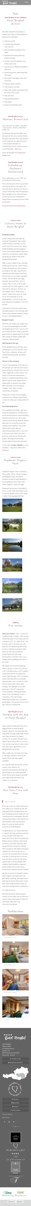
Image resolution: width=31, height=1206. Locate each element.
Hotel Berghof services (12, 17)
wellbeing (23, 17)
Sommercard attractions (17, 206)
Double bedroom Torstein (9, 965)
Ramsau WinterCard (15, 119)
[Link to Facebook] (4, 1122)
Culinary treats (16, 220)
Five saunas (15, 625)
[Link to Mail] (9, 1122)
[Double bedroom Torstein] (15, 952)
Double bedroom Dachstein (10, 937)
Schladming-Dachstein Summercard (15, 168)
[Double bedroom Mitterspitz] (15, 979)
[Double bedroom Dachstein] (15, 924)
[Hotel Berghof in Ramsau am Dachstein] (14, 1037)
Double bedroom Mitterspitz (10, 992)
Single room (6, 1019)
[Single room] (15, 1007)
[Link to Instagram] (13, 1122)
